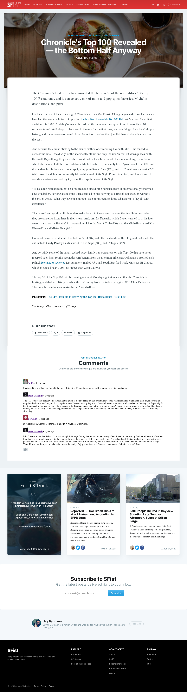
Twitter (150, 659)
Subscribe (174, 5)
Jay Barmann (112, 35)
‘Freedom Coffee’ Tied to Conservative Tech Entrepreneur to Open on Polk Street (34, 504)
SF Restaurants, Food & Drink (84, 35)
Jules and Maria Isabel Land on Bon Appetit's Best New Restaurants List (34, 516)
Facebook (151, 654)
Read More (136, 624)
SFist (12, 650)
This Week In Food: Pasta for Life (34, 526)
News (27, 5)
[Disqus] (93, 414)
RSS (149, 664)
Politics (37, 5)
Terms (51, 686)
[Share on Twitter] (77, 547)
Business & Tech (54, 5)
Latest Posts (77, 654)
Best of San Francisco (81, 664)
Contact (124, 5)
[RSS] (164, 4)
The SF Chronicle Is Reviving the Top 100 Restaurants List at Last (86, 297)
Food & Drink (83, 5)
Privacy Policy (40, 686)
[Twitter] (158, 4)
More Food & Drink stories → (34, 549)
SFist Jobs (76, 659)
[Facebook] (153, 4)
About (112, 654)
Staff (111, 659)
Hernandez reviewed (53, 262)
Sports (69, 5)
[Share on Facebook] (82, 547)
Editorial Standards (117, 664)
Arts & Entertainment (104, 5)
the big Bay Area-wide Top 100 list (102, 119)
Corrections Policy (117, 668)
